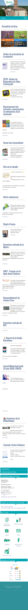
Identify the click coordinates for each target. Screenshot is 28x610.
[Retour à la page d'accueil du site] (9, 3)
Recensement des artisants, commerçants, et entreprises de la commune (14, 44)
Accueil (3, 18)
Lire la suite (12, 71)
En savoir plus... (4, 47)
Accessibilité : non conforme (13, 587)
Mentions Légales (16, 586)
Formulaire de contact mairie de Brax (8, 472)
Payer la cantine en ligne (6, 506)
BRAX (7, 7)
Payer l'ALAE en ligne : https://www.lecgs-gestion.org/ (12, 508)
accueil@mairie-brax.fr (6, 494)
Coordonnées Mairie (5, 469)
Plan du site (8, 586)
